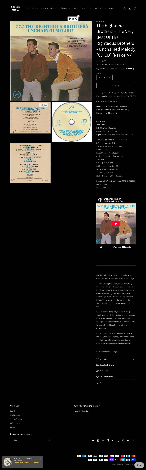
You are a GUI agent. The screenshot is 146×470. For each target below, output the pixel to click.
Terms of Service (16, 419)
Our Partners (15, 415)
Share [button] (101, 383)
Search (12, 411)
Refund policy (15, 423)
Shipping (108, 64)
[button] (44, 8)
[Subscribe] (48, 440)
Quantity (99, 73)
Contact (13, 427)
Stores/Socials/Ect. (81, 411)
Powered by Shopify (130, 464)
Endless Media (121, 464)
